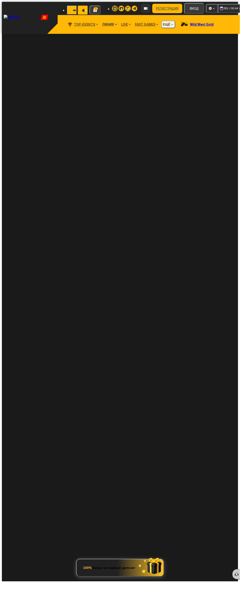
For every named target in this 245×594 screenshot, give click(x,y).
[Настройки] (212, 8)
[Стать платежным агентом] (145, 8)
